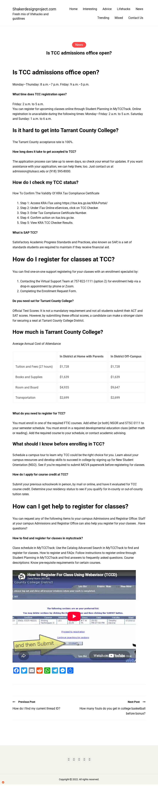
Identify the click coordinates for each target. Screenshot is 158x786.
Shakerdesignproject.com (33, 9)
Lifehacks (123, 9)
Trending (103, 18)
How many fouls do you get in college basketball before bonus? (112, 711)
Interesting (90, 9)
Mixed (119, 18)
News (139, 9)
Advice (107, 9)
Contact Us (135, 18)
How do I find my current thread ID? (36, 708)
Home (73, 9)
